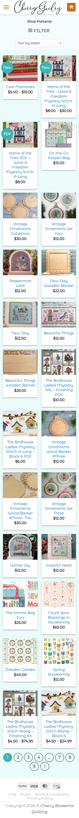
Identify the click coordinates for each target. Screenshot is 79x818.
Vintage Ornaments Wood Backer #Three (58, 449)
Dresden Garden (20, 669)
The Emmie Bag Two (20, 615)
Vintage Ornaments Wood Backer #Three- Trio (20, 511)
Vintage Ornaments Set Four (59, 229)
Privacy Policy (40, 798)
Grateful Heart (59, 565)
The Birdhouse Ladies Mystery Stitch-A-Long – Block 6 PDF (20, 449)
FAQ (12, 794)
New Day (20, 333)
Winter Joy (20, 565)
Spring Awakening (59, 671)
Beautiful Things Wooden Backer (20, 382)
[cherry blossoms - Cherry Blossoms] (38, 7)
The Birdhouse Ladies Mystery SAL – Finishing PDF (58, 387)
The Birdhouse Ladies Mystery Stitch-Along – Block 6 (58, 729)
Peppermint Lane (20, 283)
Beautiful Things (59, 333)
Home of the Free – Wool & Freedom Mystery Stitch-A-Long (58, 96)
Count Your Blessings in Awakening (59, 617)
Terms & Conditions (52, 794)
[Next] (44, 766)
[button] (6, 7)
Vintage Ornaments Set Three (59, 508)
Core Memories (20, 87)
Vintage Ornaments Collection (20, 229)
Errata (25, 794)
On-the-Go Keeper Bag (59, 155)
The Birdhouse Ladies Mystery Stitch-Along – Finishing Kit (20, 729)
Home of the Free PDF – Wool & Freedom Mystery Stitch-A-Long (20, 165)
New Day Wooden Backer (59, 283)
